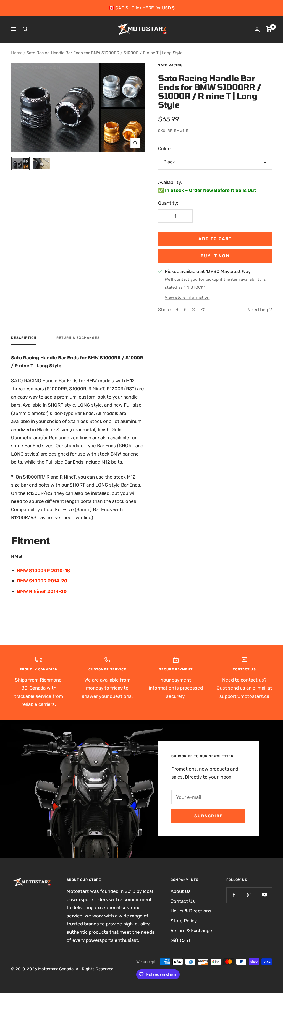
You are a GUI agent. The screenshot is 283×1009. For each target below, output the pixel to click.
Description (23, 338)
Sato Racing (170, 65)
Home (16, 52)
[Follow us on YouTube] (264, 895)
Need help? (259, 309)
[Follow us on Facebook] (234, 895)
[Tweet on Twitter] (193, 309)
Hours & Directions (191, 911)
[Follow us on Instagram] (249, 895)
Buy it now (215, 255)
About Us (181, 891)
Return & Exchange (191, 930)
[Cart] (269, 29)
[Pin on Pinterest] (185, 309)
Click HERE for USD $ (153, 8)
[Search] (25, 29)
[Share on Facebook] (177, 309)
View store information (187, 297)
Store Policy (184, 921)
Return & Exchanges (78, 338)
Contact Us (183, 901)
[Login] (257, 29)
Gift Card (180, 940)
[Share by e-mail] (203, 309)
